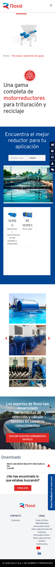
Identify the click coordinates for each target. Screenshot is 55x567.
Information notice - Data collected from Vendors (42, 538)
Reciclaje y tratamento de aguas (28, 55)
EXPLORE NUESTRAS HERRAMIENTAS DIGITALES (27, 438)
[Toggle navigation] (51, 6)
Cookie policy (42, 544)
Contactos (15, 520)
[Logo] (27, 507)
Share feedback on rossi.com (51, 492)
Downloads (22, 488)
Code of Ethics (42, 520)
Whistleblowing (41, 523)
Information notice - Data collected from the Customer (42, 529)
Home (6, 55)
